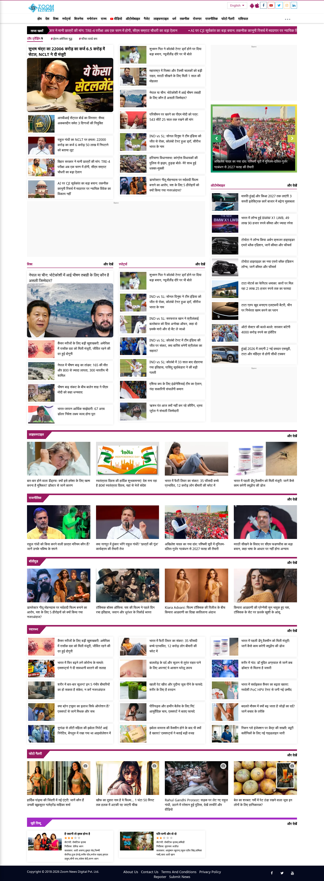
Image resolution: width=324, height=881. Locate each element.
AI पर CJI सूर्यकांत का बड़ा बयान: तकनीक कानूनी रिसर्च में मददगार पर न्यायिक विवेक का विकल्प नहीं (209, 30)
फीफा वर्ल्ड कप (88, 39)
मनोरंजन (92, 18)
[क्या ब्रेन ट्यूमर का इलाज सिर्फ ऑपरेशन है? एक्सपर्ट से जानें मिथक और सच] (41, 712)
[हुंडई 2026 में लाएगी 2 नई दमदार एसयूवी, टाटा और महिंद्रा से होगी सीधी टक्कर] (225, 354)
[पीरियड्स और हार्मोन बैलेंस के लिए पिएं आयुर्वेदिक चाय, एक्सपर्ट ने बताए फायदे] (133, 712)
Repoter (160, 876)
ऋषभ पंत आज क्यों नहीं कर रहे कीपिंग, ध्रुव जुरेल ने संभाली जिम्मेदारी (175, 408)
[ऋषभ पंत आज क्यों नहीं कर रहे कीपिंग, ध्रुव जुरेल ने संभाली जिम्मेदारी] (133, 411)
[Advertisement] (116, 230)
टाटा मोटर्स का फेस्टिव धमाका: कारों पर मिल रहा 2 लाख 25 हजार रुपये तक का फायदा (267, 286)
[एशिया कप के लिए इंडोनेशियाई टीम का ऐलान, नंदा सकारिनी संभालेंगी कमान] (133, 389)
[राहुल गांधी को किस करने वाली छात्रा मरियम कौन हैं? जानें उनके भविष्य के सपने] (58, 521)
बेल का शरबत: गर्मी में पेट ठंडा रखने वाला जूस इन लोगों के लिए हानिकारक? (263, 802)
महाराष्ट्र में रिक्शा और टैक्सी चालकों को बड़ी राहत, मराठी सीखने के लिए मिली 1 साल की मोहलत (175, 75)
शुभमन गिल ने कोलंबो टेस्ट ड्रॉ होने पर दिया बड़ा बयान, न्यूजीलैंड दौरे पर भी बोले (175, 51)
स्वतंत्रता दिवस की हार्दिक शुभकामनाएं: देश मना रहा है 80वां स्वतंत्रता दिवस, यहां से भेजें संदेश (126, 483)
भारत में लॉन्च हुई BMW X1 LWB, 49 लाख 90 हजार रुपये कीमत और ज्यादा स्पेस (267, 220)
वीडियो (117, 18)
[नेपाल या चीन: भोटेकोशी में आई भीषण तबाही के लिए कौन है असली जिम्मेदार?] (133, 98)
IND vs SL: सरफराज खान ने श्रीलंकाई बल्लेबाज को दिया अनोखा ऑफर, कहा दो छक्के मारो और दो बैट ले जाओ (174, 323)
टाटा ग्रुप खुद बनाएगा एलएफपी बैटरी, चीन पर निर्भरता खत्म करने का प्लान (266, 307)
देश (47, 18)
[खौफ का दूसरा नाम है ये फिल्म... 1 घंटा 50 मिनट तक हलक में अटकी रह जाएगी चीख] (127, 777)
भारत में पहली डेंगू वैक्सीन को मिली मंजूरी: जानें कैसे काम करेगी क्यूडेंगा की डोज (264, 483)
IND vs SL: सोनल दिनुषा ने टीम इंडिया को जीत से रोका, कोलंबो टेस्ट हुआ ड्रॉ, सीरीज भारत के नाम (175, 141)
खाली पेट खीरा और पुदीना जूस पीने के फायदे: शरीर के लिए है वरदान (176, 687)
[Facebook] (263, 5)
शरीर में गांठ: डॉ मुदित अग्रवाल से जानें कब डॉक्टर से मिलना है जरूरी (266, 665)
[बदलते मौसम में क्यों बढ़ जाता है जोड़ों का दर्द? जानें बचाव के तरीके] (225, 712)
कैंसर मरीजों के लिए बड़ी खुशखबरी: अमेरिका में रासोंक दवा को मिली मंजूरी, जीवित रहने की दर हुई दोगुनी (84, 348)
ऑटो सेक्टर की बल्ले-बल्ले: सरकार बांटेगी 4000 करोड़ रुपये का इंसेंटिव (265, 329)
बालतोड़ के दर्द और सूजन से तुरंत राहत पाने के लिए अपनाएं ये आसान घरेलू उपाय (175, 665)
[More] (287, 18)
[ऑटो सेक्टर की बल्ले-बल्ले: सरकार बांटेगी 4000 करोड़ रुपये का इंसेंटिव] (225, 333)
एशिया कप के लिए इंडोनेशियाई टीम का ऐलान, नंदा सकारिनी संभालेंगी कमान (175, 386)
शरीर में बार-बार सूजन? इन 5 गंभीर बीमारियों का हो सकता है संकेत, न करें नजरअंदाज (84, 687)
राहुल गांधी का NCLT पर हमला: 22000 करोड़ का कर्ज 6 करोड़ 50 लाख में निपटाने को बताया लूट (83, 144)
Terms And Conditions (178, 872)
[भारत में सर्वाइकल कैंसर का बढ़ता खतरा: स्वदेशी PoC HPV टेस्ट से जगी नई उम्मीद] (225, 690)
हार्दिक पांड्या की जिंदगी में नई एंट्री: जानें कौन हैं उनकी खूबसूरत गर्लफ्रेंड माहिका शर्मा (55, 802)
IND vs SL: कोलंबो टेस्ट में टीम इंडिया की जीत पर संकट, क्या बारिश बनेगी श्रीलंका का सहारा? (175, 345)
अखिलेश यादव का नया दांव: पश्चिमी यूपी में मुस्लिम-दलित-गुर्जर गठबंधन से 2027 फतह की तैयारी (195, 546)
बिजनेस (78, 18)
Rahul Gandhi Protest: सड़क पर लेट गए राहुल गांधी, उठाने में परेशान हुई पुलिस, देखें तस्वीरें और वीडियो (196, 805)
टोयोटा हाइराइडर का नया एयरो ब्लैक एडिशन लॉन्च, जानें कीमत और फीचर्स (267, 264)
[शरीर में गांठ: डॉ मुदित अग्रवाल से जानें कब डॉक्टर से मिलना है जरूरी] (225, 668)
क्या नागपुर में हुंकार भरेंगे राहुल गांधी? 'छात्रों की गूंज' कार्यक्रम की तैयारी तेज (127, 546)
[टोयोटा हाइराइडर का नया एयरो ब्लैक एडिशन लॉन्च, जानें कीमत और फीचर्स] (225, 267)
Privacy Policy (210, 872)
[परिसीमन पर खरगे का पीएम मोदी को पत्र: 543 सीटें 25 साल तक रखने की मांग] (133, 120)
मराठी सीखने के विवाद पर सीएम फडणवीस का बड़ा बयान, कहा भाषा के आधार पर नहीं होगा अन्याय (263, 546)
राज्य (103, 18)
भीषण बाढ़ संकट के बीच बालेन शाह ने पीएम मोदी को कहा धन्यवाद (83, 389)
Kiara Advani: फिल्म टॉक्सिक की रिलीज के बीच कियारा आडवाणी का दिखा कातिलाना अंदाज (195, 609)
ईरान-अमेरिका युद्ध (61, 39)
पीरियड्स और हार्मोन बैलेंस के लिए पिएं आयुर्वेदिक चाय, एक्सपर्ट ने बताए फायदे (172, 709)
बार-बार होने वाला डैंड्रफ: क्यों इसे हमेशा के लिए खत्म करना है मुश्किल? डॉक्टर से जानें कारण (58, 483)
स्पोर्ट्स (66, 18)
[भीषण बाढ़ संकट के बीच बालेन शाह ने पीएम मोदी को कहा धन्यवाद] (41, 393)
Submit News (179, 876)
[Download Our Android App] (252, 5)
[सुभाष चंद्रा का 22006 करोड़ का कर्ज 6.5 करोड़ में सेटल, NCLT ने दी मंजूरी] (70, 85)
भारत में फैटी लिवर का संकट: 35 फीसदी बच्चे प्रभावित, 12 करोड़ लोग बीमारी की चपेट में (192, 483)
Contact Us (149, 872)
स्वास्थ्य (33, 629)
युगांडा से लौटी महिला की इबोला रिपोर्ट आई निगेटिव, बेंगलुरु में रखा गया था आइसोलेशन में (84, 730)
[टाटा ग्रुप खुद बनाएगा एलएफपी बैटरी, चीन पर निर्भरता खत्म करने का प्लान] (225, 311)
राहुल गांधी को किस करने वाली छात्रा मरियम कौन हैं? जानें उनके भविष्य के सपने (58, 546)
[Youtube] (271, 5)
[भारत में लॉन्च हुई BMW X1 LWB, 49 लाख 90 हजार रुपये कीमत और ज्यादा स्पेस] (225, 224)
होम (40, 18)
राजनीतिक (211, 18)
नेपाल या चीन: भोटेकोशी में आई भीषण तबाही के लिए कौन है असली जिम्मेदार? (175, 95)
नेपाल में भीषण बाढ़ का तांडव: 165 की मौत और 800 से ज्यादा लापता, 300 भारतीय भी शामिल (83, 370)
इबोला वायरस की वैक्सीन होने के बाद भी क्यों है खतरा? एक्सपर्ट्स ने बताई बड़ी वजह (175, 730)
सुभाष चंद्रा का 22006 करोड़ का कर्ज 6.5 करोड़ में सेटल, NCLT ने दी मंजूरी (66, 51)
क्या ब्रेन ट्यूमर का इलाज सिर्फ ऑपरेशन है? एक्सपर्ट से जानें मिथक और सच (84, 709)
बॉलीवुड (33, 561)
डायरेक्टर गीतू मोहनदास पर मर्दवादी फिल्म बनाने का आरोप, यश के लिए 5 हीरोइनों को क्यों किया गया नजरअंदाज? (174, 184)
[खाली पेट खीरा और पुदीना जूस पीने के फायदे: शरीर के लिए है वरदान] (133, 690)
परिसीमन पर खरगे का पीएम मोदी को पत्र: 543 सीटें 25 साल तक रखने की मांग (173, 117)
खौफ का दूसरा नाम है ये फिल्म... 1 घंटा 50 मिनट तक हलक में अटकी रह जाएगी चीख (125, 802)
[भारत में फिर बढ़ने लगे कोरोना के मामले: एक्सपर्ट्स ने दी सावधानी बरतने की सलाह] (41, 668)
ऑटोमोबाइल (133, 18)
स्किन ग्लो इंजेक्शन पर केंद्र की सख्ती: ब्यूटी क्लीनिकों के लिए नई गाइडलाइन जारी (267, 730)
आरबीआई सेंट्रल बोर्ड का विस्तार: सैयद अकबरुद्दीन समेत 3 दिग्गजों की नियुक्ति (81, 120)
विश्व (55, 18)
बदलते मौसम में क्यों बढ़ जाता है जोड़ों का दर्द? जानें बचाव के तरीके (268, 709)
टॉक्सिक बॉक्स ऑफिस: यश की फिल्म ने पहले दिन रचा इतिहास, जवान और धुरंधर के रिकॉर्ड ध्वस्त (125, 609)
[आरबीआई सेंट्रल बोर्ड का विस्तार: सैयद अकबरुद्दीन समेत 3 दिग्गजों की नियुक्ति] (41, 124)
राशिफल (243, 18)
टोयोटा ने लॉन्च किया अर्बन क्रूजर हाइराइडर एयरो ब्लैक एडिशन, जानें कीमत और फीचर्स (268, 242)
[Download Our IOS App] (257, 5)
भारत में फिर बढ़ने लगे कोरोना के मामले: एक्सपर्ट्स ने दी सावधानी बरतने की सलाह (82, 665)
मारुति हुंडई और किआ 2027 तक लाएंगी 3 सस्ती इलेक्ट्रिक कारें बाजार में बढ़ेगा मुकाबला (268, 198)
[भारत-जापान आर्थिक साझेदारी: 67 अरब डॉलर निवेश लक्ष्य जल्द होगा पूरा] (41, 414)
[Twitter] (279, 5)
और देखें (108, 264)
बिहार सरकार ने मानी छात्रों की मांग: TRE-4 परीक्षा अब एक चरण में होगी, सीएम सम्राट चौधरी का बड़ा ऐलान (84, 166)
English (235, 5)
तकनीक (184, 18)
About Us (130, 872)
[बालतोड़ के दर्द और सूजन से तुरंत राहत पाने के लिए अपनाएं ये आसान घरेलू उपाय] (133, 668)
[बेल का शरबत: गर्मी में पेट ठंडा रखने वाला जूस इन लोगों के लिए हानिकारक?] (265, 777)
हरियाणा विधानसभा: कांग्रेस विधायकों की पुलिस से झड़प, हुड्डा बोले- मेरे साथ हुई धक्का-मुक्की (173, 162)
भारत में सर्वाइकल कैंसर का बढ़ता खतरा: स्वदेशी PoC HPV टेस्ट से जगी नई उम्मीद (266, 687)
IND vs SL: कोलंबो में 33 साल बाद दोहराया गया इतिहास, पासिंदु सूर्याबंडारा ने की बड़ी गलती (176, 367)
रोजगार (197, 18)
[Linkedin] (294, 5)
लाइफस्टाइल (161, 18)
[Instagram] (287, 5)
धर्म (174, 18)
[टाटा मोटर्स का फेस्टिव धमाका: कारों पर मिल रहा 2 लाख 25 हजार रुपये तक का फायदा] (225, 289)
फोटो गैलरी (227, 18)
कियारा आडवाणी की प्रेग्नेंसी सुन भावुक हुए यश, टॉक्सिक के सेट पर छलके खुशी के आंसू (262, 609)
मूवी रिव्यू (36, 823)
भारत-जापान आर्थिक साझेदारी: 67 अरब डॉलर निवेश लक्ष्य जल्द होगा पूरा (81, 411)
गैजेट (147, 18)
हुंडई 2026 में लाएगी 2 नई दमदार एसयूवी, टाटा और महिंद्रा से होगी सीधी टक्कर (266, 351)
